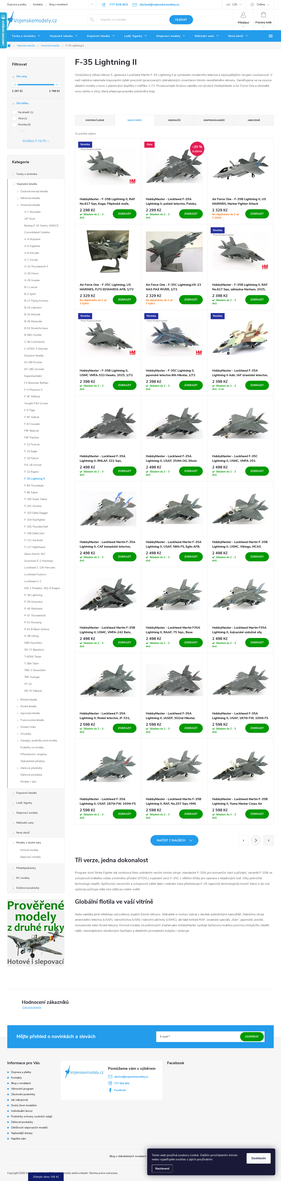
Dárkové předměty (31, 768)
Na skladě (25, 112)
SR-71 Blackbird (34, 650)
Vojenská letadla (27, 184)
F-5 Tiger (29, 410)
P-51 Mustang (32, 622)
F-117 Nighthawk (34, 547)
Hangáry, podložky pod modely (38, 740)
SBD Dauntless (33, 643)
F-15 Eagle (30, 451)
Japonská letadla (30, 713)
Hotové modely (29, 850)
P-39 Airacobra (33, 602)
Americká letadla (30, 205)
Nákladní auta (25, 823)
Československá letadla (34, 191)
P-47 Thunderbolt (34, 615)
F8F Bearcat (31, 431)
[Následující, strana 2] (256, 840)
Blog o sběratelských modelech (128, 1156)
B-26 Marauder (33, 321)
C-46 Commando (34, 342)
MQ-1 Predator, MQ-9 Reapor (42, 588)
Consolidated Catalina (37, 232)
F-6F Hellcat (31, 417)
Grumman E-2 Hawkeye (38, 561)
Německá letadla (30, 198)
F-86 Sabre (31, 492)
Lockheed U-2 (32, 581)
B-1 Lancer (30, 287)
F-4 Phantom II (33, 390)
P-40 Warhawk (33, 608)
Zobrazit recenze (32, 1007)
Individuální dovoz (21, 1111)
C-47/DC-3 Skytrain (36, 349)
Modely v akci (28, 781)
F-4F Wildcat (32, 396)
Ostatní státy (28, 727)
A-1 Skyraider (32, 212)
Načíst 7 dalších (171, 840)
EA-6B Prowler (33, 362)
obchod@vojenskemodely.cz (131, 1077)
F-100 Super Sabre (35, 499)
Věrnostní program (22, 1089)
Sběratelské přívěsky (32, 761)
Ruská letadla (28, 706)
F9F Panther (31, 437)
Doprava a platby (17, 4)
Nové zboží (23, 832)
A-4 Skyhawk (32, 239)
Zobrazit (124, 214)
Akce (22, 118)
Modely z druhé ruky (28, 842)
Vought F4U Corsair (36, 403)
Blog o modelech (58, 4)
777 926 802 (121, 1083)
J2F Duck (29, 219)
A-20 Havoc (31, 273)
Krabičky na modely (32, 747)
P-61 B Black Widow (36, 629)
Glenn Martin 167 (34, 554)
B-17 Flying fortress (36, 301)
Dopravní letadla (33, 355)
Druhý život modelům (24, 1105)
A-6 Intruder (31, 253)
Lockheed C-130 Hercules (39, 567)
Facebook (120, 1090)
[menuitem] (26, 36)
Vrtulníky (25, 734)
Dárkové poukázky (31, 775)
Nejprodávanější (214, 120)
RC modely (22, 878)
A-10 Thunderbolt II (36, 266)
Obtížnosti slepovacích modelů (29, 1127)
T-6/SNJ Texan (32, 656)
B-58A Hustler (33, 335)
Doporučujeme (95, 120)
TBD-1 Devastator (35, 670)
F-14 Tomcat (32, 444)
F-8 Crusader (32, 424)
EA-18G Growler (34, 369)
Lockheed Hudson (35, 574)
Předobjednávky (26, 868)
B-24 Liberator (33, 307)
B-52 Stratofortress (36, 328)
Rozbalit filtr (34, 141)
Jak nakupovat (19, 1100)
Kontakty (38, 4)
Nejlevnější (135, 120)
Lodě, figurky (24, 803)
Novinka (24, 124)
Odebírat (252, 1036)
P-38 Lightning (33, 595)
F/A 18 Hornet (32, 465)
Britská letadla (28, 699)
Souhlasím (258, 1158)
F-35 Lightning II (34, 479)
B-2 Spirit (30, 294)
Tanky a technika (26, 174)
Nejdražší (174, 120)
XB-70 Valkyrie (33, 691)
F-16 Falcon (31, 458)
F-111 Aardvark (33, 540)
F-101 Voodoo (33, 506)
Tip (21, 130)
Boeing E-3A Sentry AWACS (41, 225)
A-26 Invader (32, 280)
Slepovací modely (27, 813)
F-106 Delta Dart (34, 533)
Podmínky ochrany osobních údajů (31, 1116)
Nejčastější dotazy (21, 1133)
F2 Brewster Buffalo (36, 383)
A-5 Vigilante (32, 246)
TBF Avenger (32, 677)
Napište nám (18, 1138)
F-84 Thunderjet (34, 485)
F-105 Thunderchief (36, 526)
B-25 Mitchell (32, 314)
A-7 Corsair (31, 260)
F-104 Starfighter (34, 520)
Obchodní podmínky (23, 1094)
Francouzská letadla (32, 720)
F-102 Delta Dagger (36, 513)
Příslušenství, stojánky (33, 754)
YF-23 (28, 684)
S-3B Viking (31, 636)
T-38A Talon (31, 663)
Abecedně (254, 120)
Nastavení (162, 1168)
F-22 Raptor (31, 472)
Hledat (181, 20)
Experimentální (33, 376)
